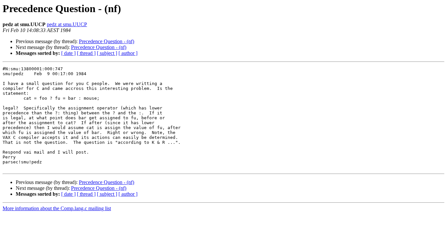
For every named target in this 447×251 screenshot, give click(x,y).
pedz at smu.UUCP (67, 24)
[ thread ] (86, 53)
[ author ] (127, 53)
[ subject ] (107, 53)
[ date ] (68, 53)
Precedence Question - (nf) (106, 41)
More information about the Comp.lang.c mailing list (57, 208)
